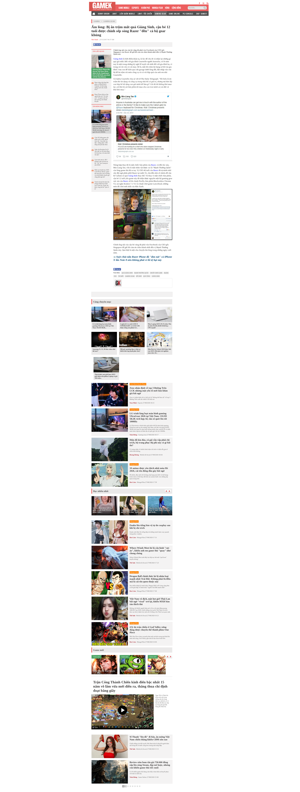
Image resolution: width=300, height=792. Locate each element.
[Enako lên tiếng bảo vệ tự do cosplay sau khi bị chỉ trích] (110, 532)
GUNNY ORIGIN (104, 13)
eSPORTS (135, 7)
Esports (140, 403)
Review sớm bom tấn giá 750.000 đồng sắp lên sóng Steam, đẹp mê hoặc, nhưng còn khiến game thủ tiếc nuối (150, 765)
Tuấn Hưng (133, 435)
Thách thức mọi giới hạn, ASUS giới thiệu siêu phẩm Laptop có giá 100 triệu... (106, 376)
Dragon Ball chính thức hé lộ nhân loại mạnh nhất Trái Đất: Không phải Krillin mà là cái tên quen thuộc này (150, 579)
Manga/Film (141, 482)
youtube (203, 3)
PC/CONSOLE (188, 13)
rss (208, 3)
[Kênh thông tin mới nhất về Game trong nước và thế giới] (102, 6)
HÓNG (167, 7)
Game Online (142, 777)
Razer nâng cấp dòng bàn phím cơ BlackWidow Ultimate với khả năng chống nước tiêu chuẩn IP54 (102, 86)
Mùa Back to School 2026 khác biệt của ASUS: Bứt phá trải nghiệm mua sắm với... (159, 351)
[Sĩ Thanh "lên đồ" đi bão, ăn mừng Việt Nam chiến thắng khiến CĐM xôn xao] (110, 746)
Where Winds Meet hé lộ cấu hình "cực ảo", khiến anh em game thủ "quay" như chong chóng (150, 551)
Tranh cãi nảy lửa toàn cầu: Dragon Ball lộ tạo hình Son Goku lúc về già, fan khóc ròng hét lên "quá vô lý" (102, 185)
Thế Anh (132, 563)
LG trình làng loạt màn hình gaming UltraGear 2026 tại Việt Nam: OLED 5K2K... (103, 326)
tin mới (120, 276)
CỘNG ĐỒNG (176, 7)
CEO (115, 276)
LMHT (114, 13)
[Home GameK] (93, 13)
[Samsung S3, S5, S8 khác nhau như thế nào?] (104, 340)
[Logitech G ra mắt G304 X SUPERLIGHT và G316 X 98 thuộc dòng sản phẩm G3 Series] (132, 314)
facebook (199, 3)
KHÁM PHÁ (145, 7)
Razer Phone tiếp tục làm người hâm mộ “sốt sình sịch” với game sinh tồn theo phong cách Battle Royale (101, 98)
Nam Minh (133, 403)
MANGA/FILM (157, 7)
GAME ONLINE (174, 13)
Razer (153, 165)
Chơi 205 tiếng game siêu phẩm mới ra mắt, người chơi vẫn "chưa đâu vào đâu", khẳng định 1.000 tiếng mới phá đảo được (102, 141)
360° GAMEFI (201, 13)
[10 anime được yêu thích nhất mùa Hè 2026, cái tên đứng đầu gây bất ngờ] (110, 475)
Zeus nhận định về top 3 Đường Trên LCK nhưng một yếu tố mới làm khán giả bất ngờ (149, 391)
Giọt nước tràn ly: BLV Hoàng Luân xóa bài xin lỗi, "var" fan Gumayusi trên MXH (101, 162)
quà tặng (146, 276)
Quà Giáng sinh (127, 273)
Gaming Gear (109, 21)
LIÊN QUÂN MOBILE (127, 13)
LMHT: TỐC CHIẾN (145, 13)
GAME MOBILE (124, 7)
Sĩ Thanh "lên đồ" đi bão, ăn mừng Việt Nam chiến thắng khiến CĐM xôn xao (150, 738)
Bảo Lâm (133, 482)
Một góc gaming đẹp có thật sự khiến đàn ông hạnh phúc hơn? (130, 350)
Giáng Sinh (118, 59)
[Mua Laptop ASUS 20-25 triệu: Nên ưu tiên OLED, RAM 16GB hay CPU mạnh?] (159, 314)
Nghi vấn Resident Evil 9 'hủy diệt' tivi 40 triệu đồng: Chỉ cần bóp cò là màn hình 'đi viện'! (102, 152)
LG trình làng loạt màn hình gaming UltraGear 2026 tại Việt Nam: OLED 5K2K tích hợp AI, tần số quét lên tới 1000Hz (101, 128)
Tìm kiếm (205, 7)
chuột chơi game (156, 273)
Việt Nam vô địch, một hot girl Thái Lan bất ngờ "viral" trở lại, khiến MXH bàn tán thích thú (150, 601)
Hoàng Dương (134, 455)
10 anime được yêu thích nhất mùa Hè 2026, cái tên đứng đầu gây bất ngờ (149, 469)
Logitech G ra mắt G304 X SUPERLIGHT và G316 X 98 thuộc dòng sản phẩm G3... (130, 326)
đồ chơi (139, 276)
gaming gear (129, 276)
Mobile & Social (145, 455)
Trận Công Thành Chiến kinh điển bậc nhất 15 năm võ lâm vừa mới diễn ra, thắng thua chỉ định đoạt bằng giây (130, 686)
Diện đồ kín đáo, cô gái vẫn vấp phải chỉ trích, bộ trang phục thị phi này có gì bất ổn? (150, 443)
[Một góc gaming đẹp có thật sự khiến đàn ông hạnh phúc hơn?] (132, 340)
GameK (97, 21)
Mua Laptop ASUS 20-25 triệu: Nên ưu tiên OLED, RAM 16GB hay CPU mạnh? (159, 326)
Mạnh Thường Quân (141, 273)
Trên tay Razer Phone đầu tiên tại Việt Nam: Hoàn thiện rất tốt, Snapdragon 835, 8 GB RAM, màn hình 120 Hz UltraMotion (101, 73)
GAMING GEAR (160, 13)
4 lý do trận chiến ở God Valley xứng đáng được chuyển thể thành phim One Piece (149, 630)
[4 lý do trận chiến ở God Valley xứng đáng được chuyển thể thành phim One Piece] (110, 634)
